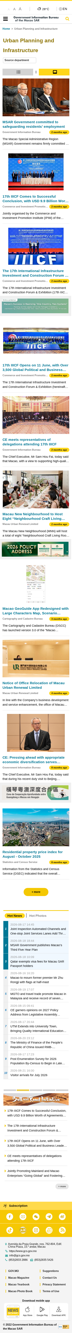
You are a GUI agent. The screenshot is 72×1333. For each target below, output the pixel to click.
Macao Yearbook (18, 1284)
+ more (62, 1186)
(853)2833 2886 (18, 1260)
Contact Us (50, 1277)
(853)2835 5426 (43, 1260)
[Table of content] (5, 19)
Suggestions (51, 1271)
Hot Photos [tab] (38, 915)
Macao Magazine (18, 1277)
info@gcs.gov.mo (19, 1255)
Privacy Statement (54, 1284)
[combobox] (19, 60)
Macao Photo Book (20, 1291)
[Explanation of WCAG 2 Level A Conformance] (63, 1326)
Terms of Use (51, 1291)
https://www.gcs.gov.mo (23, 1251)
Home (6, 28)
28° (45, 9)
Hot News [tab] (14, 915)
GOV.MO (13, 1271)
